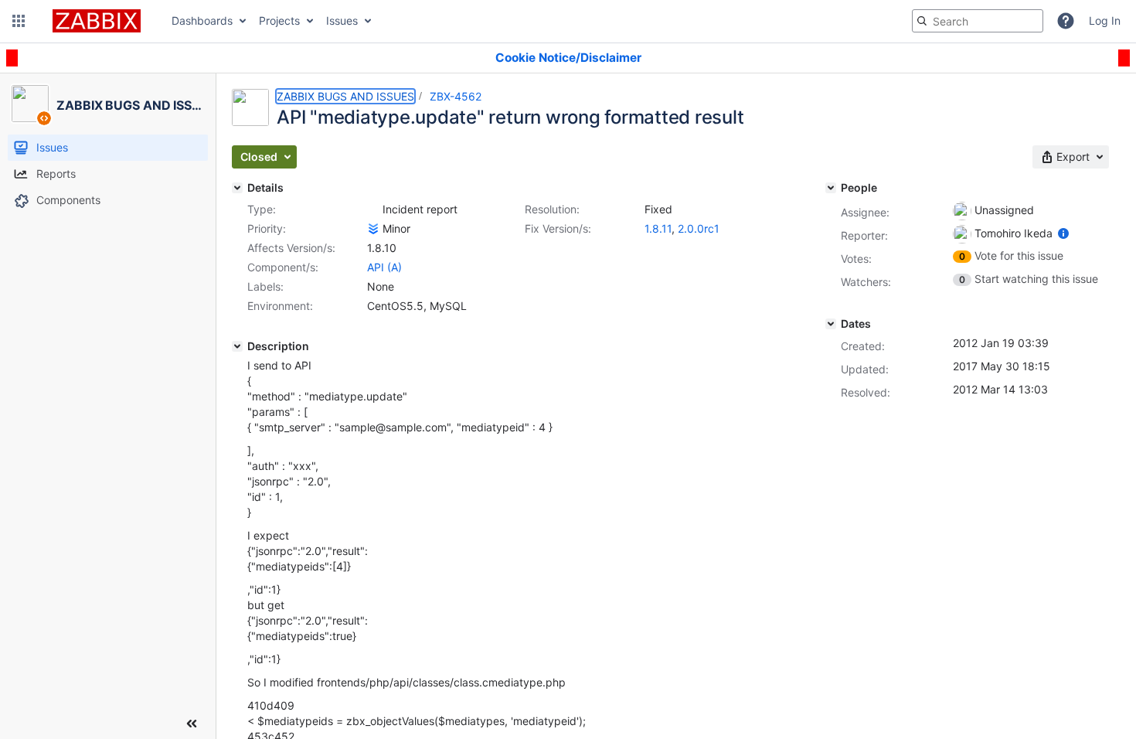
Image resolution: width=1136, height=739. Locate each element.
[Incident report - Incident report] (373, 209)
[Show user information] (1063, 233)
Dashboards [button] (202, 20)
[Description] (237, 346)
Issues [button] (342, 20)
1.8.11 (658, 228)
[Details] (237, 187)
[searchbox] (977, 21)
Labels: (265, 286)
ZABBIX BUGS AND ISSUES (345, 96)
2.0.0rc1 (698, 228)
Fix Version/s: (558, 228)
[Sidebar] (191, 723)
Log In (1105, 20)
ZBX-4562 (455, 96)
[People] (830, 187)
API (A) (384, 267)
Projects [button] (279, 20)
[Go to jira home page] (96, 20)
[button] (18, 20)
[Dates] (830, 323)
